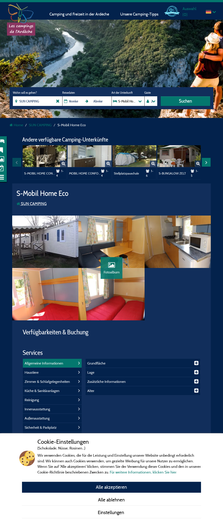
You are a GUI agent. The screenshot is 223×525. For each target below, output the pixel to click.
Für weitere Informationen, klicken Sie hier (143, 472)
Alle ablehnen (111, 500)
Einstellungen (111, 512)
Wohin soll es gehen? (25, 93)
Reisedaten (68, 93)
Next (206, 162)
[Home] (21, 12)
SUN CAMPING (33, 203)
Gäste (147, 93)
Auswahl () (189, 11)
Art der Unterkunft (122, 93)
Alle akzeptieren (111, 487)
